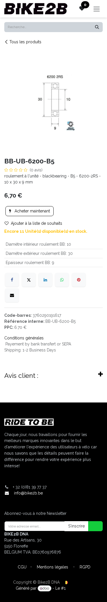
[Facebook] (12, 280)
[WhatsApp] (62, 280)
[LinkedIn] (45, 280)
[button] (92, 526)
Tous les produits (25, 42)
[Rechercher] (97, 27)
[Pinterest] (79, 280)
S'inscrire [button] (76, 526)
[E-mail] (12, 295)
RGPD (85, 567)
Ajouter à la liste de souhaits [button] (36, 223)
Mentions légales (52, 567)
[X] (29, 280)
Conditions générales (24, 338)
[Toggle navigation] (96, 8)
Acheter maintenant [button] (31, 211)
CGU (22, 567)
